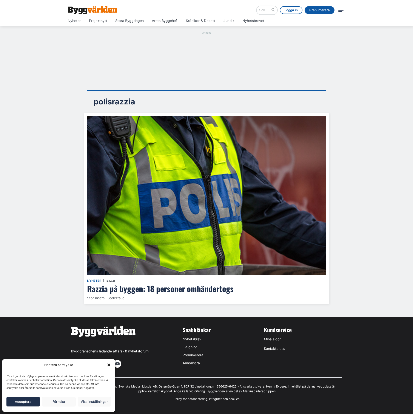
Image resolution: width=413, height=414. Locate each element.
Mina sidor (272, 339)
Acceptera (23, 402)
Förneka (58, 402)
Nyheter (74, 21)
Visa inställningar (94, 402)
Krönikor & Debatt (200, 21)
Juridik (228, 21)
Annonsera (191, 363)
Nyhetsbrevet (253, 21)
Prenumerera (193, 355)
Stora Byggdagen (129, 21)
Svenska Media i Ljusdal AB (137, 386)
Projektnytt (98, 21)
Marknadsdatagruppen (259, 391)
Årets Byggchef (164, 21)
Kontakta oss (274, 348)
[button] (109, 365)
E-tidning (190, 347)
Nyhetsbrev (192, 339)
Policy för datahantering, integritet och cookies (206, 399)
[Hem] (92, 10)
